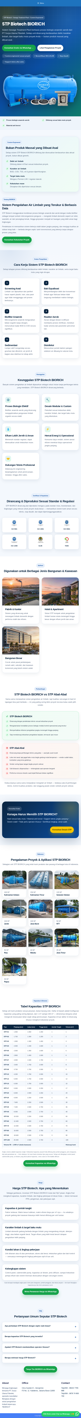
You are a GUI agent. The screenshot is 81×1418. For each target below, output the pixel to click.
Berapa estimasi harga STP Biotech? (20, 1358)
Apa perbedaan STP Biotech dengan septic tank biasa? (28, 1326)
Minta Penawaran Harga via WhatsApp (41, 1292)
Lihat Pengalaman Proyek (50, 48)
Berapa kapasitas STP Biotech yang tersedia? (24, 1336)
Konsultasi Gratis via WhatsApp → (19, 48)
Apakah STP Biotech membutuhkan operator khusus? (27, 1347)
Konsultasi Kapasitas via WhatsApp (40, 1163)
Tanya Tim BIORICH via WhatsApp (40, 1369)
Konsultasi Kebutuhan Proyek (16, 240)
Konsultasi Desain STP (62, 830)
